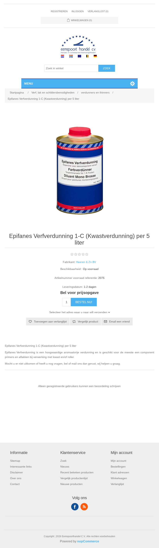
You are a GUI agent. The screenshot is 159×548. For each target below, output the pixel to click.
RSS (84, 506)
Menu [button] (28, 83)
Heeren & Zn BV (86, 262)
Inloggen (78, 11)
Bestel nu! (83, 302)
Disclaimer (16, 472)
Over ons (15, 478)
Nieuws (64, 466)
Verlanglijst (117, 484)
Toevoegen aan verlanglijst (50, 321)
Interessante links (21, 466)
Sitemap (15, 460)
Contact (15, 484)
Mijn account (118, 460)
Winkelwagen (119, 478)
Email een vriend (119, 321)
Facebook (75, 506)
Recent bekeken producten (76, 472)
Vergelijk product (88, 321)
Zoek (106, 68)
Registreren (59, 11)
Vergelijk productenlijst (74, 478)
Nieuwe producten (71, 484)
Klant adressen (120, 472)
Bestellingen (118, 466)
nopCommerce (88, 541)
